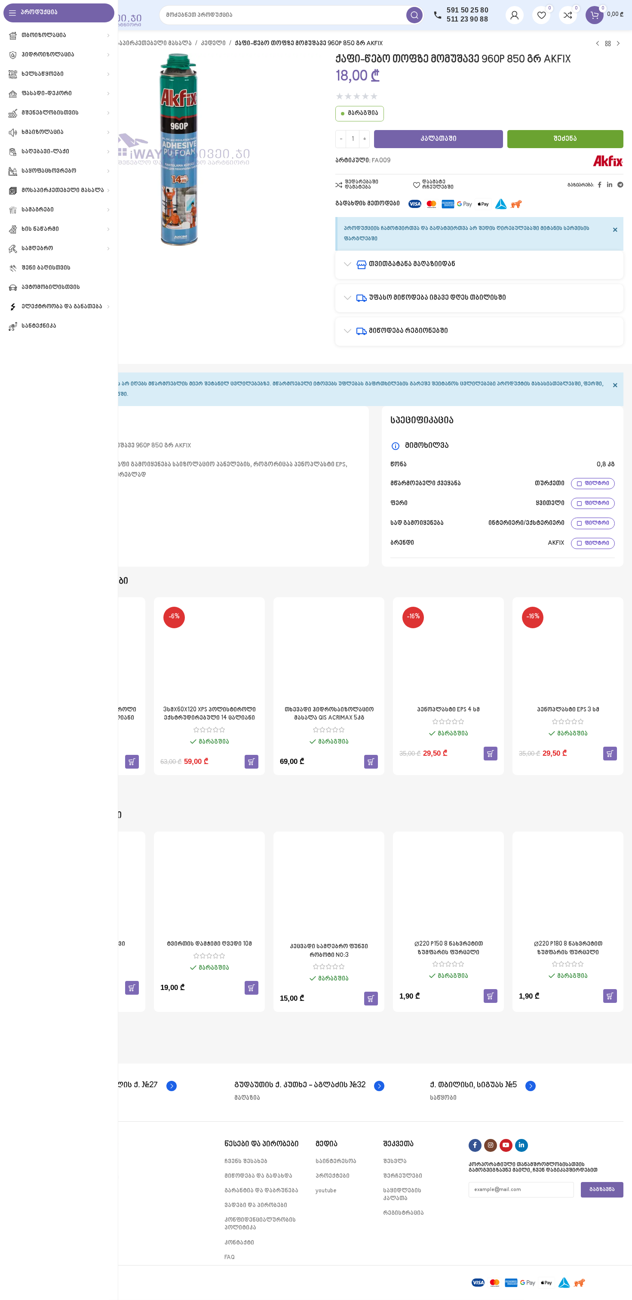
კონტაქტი (239, 1243)
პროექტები (333, 1176)
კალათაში (438, 139)
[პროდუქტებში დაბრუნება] (608, 44)
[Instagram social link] (490, 1145)
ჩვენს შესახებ (245, 1161)
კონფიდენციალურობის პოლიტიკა (260, 1224)
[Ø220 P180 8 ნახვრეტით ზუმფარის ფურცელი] (568, 887)
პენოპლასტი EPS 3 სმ (568, 710)
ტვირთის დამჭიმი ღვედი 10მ (209, 944)
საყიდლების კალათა (402, 1194)
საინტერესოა (336, 1161)
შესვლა (395, 1161)
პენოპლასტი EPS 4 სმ (448, 710)
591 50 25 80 (467, 10)
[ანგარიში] (514, 15)
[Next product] (618, 44)
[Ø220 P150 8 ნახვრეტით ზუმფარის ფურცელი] (448, 887)
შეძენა (565, 139)
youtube (326, 1191)
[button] (132, 762)
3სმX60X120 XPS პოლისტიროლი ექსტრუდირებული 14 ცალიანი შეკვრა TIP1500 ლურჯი (209, 718)
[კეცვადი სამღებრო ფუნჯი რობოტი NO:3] (329, 888)
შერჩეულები (402, 1176)
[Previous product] (597, 44)
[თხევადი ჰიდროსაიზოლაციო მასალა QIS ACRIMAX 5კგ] (329, 653)
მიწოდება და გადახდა (258, 1176)
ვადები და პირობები (255, 1205)
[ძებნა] (414, 15)
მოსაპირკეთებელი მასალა (149, 44)
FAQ (229, 1257)
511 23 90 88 (467, 19)
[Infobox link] (309, 1086)
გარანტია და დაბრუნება (261, 1191)
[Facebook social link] (599, 185)
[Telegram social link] (620, 185)
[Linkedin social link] (609, 185)
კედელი (213, 44)
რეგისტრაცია (403, 1213)
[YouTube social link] (506, 1145)
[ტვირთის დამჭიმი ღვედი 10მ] (209, 887)
